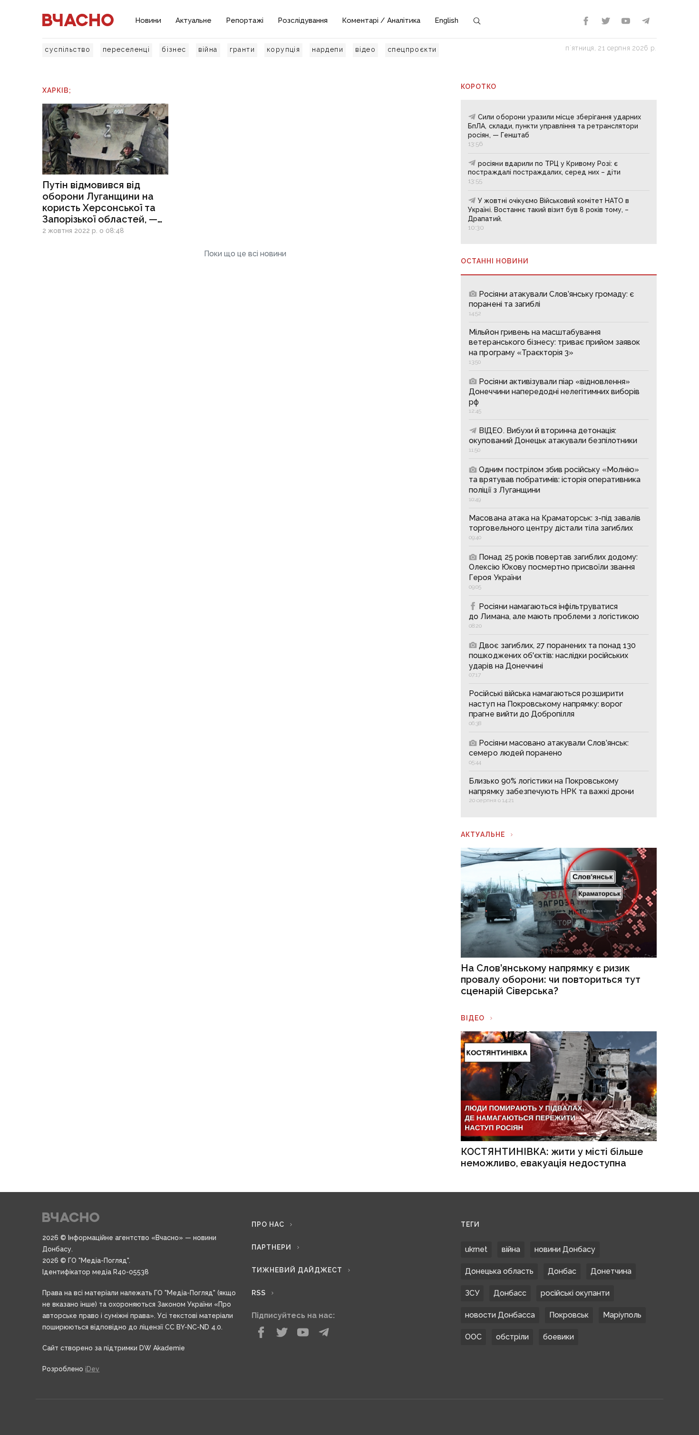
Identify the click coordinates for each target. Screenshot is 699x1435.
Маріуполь (622, 1314)
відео (365, 49)
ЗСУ (472, 1293)
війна (208, 49)
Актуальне (193, 20)
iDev (92, 1369)
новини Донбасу (564, 1249)
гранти (242, 49)
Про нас (268, 1224)
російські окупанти (575, 1293)
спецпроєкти (412, 49)
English (446, 20)
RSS (259, 1293)
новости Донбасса (500, 1314)
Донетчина (611, 1271)
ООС (473, 1336)
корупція (283, 49)
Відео (473, 1018)
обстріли (512, 1336)
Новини (148, 20)
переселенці (126, 49)
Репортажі (244, 20)
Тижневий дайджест (297, 1270)
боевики (558, 1336)
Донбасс (510, 1293)
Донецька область (499, 1271)
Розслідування (303, 20)
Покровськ (569, 1314)
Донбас (562, 1271)
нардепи (327, 49)
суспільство (67, 49)
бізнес (174, 49)
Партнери (271, 1247)
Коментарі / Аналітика (381, 20)
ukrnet (476, 1249)
